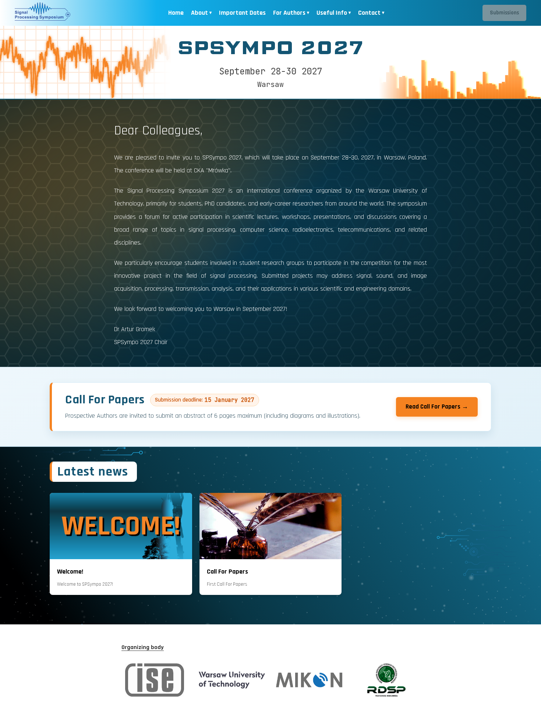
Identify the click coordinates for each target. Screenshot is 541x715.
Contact (369, 12)
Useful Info (332, 12)
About (199, 12)
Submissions (504, 12)
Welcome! (70, 571)
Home (176, 12)
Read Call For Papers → (437, 407)
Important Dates (242, 12)
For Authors (289, 12)
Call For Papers (227, 571)
